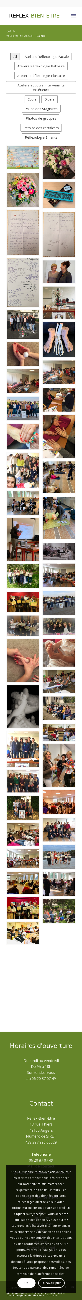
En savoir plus (51, 1283)
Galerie (10, 31)
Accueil (28, 35)
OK (26, 1283)
